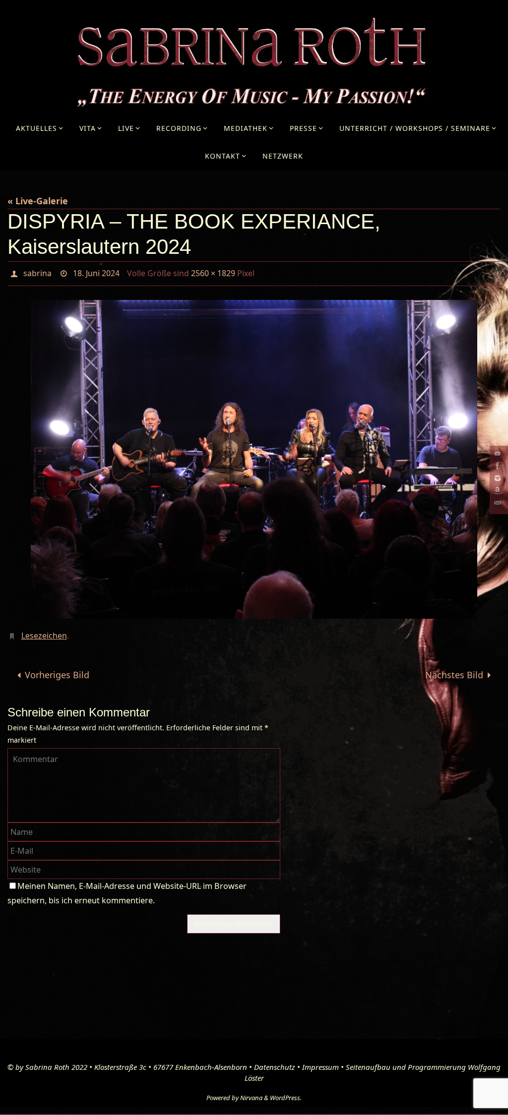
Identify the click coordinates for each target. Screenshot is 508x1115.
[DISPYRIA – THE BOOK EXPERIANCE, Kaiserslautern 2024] (254, 456)
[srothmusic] (498, 478)
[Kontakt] (498, 503)
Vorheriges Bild (57, 670)
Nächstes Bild (454, 670)
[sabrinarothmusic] (498, 465)
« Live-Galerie (37, 201)
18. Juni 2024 (96, 272)
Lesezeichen (44, 631)
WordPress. (286, 1092)
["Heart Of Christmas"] (498, 490)
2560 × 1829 (213, 272)
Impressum (320, 1061)
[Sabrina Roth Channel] (498, 453)
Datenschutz (274, 1061)
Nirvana (251, 1092)
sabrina (37, 272)
